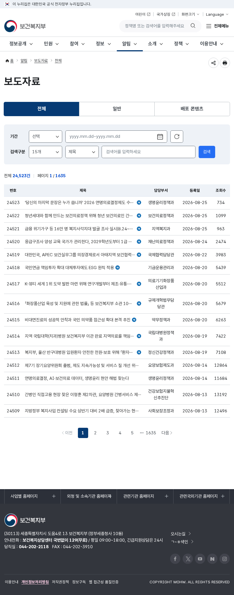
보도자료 (41, 60)
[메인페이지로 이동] (25, 26)
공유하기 (213, 63)
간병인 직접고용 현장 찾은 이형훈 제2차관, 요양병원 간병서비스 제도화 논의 (83, 394)
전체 (58, 60)
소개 (152, 44)
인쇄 (225, 63)
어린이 (140, 14)
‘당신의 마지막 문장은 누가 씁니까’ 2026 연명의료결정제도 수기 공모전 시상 (83, 202)
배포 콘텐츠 (192, 109)
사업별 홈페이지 (24, 498)
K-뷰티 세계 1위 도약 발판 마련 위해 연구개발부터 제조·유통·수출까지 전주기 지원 (83, 284)
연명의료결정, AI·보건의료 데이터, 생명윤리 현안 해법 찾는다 (77, 378)
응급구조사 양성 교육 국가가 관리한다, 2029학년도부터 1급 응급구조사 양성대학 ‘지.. (83, 241)
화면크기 (188, 14)
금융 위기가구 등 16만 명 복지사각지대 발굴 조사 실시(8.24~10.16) (83, 229)
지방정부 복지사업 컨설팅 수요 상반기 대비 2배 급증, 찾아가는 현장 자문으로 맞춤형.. (83, 411)
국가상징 (163, 14)
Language (215, 14)
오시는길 (178, 533)
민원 (48, 44)
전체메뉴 (221, 26)
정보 (100, 44)
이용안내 (208, 44)
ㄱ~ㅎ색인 (179, 541)
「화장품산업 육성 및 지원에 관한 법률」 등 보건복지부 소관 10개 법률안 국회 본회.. (83, 303)
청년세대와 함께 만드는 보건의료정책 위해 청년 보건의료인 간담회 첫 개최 (83, 215)
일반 (117, 109)
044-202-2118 (34, 546)
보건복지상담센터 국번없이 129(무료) (55, 540)
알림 (126, 44)
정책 (178, 44)
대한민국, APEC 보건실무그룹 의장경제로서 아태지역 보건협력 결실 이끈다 (83, 255)
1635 (151, 432)
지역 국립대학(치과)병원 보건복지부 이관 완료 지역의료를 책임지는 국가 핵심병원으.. (83, 336)
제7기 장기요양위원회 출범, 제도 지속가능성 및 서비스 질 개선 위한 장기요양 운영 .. (83, 365)
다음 (168, 434)
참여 (74, 44)
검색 (207, 151)
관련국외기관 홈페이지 (198, 498)
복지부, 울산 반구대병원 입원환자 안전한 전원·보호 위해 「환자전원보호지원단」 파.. (83, 352)
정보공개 (18, 44)
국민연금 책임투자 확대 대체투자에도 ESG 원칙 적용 (69, 267)
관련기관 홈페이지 (138, 498)
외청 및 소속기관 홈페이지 (89, 498)
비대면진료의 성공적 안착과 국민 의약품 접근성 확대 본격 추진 (77, 320)
